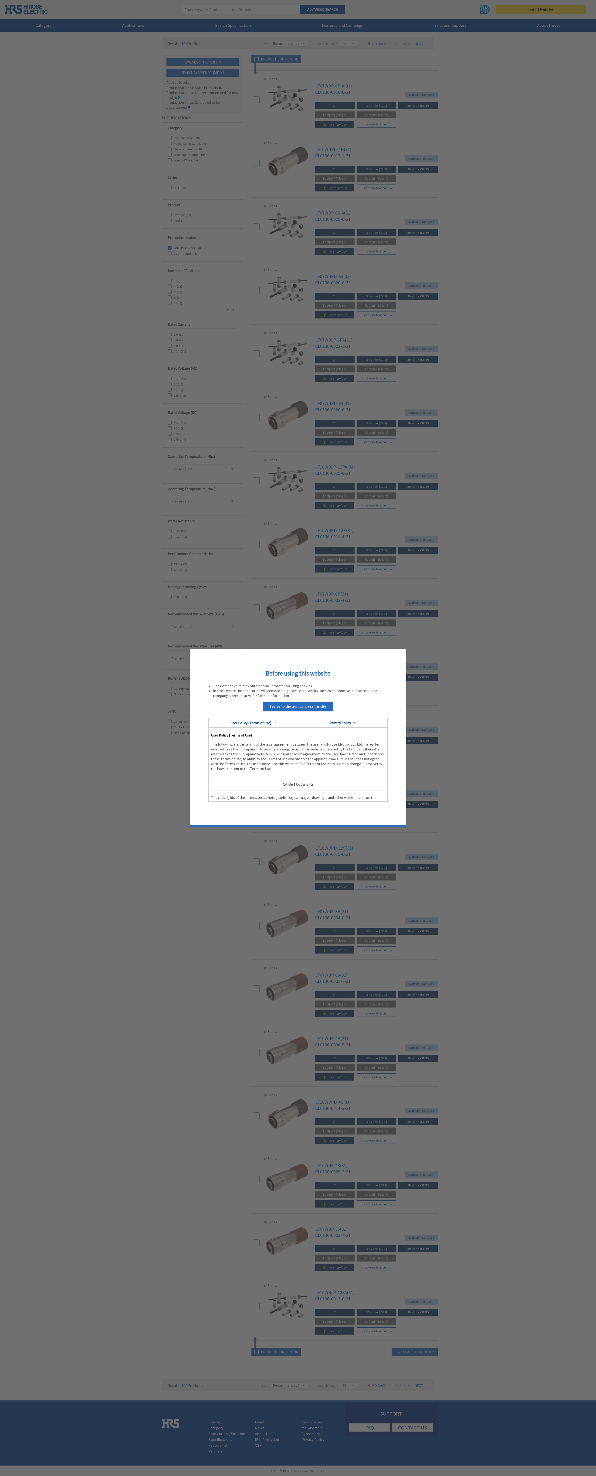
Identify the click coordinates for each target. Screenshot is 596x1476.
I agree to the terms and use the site (298, 706)
